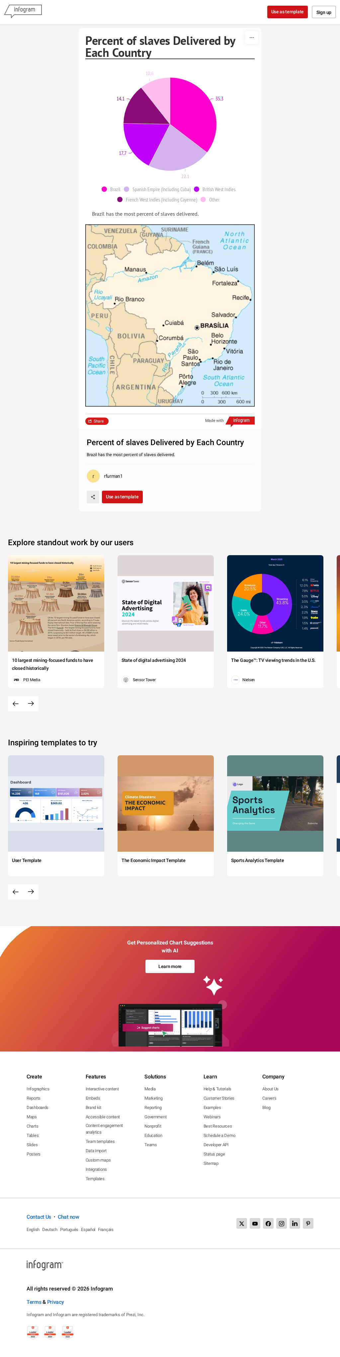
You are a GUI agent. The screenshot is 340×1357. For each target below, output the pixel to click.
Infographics (38, 1088)
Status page (214, 1154)
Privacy (55, 1302)
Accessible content (103, 1116)
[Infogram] (23, 12)
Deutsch (49, 1229)
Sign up (323, 12)
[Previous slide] (15, 703)
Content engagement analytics (104, 1129)
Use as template (287, 11)
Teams (150, 1144)
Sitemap (211, 1163)
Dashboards (37, 1107)
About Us (270, 1088)
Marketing (153, 1098)
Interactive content (102, 1088)
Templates (95, 1178)
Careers (269, 1098)
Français (106, 1229)
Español (88, 1229)
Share (99, 421)
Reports (34, 1098)
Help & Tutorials (217, 1088)
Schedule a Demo (219, 1135)
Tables (33, 1135)
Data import (96, 1150)
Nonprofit (152, 1126)
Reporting (152, 1107)
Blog (266, 1107)
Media (150, 1088)
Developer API (216, 1144)
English (33, 1229)
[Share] (93, 497)
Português (69, 1229)
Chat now (68, 1217)
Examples (212, 1107)
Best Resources (218, 1126)
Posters (34, 1154)
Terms (34, 1302)
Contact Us (39, 1217)
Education (153, 1135)
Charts (32, 1126)
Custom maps (98, 1160)
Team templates (100, 1141)
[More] (251, 37)
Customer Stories (219, 1098)
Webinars (212, 1116)
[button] (113, 189)
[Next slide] (31, 703)
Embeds (93, 1098)
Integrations (96, 1169)
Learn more (170, 966)
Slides (32, 1144)
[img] (193, 115)
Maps (32, 1116)
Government (155, 1116)
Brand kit (93, 1107)
